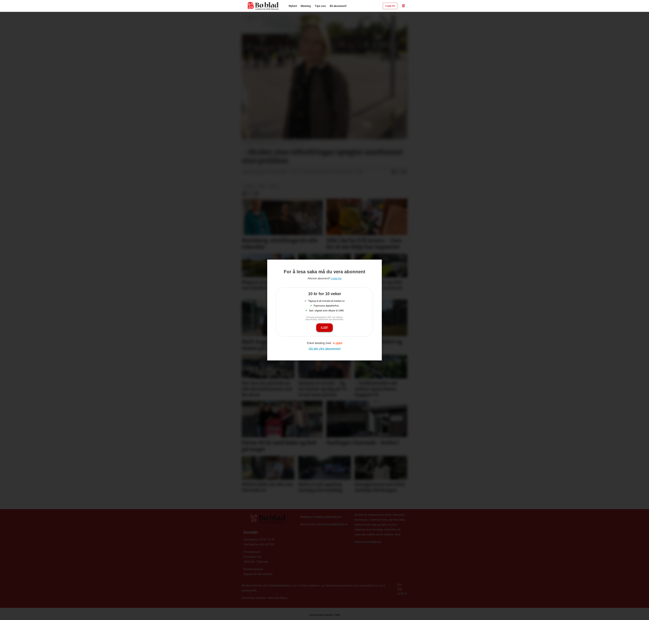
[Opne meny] (403, 5)
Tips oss (320, 6)
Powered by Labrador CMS (324, 615)
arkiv (261, 186)
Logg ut (402, 593)
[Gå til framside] (263, 5)
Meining (306, 6)
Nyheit (293, 6)
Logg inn (390, 5)
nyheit (273, 186)
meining (248, 186)
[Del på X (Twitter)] (399, 172)
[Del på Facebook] (393, 172)
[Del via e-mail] (404, 172)
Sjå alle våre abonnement (325, 348)
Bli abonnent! (338, 6)
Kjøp (324, 327)
